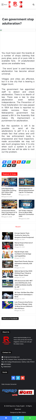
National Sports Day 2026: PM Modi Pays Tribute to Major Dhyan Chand (23, 273)
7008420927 (7, 366)
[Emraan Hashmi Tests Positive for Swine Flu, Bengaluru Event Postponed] (7, 236)
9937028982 (7, 364)
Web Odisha (22, 412)
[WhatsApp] (28, 162)
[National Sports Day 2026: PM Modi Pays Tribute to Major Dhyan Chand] (7, 274)
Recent (18, 227)
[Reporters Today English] (15, 4)
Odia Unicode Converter (9, 384)
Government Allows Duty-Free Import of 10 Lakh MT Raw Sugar (9, 212)
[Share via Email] (9, 165)
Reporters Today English (17, 406)
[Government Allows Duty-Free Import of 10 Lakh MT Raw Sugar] (9, 204)
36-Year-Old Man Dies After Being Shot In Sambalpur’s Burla (24, 294)
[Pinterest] (13, 162)
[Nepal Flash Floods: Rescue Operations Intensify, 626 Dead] (7, 264)
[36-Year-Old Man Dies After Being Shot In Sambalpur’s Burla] (7, 295)
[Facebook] (4, 162)
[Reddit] (18, 162)
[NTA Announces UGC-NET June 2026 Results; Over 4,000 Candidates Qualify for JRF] (7, 283)
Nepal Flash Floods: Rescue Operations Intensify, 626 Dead (24, 263)
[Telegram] (4, 165)
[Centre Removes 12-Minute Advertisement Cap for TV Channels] (26, 182)
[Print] (13, 165)
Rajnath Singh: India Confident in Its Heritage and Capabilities (23, 254)
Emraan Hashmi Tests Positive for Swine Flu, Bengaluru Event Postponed (24, 235)
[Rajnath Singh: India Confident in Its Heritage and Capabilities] (7, 254)
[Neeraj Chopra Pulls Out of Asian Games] (7, 245)
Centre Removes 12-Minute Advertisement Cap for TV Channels (26, 190)
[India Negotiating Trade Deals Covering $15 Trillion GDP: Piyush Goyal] (9, 182)
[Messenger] (23, 162)
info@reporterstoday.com (12, 357)
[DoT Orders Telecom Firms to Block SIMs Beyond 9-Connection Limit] (26, 204)
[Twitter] (9, 162)
